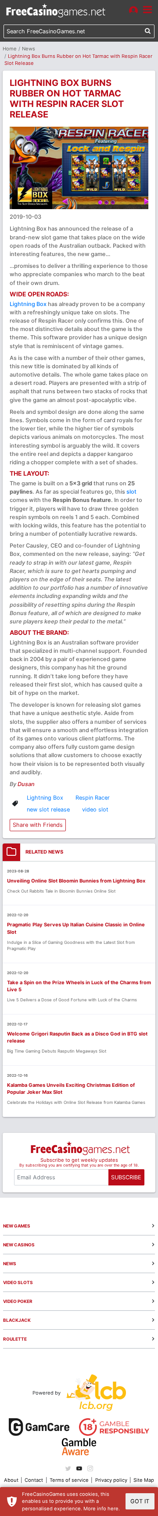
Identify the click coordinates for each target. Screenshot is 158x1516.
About (11, 1480)
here (113, 1508)
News (28, 49)
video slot (95, 809)
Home (10, 49)
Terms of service (69, 1480)
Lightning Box (28, 304)
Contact (34, 1480)
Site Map (143, 1480)
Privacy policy (111, 1480)
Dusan (26, 784)
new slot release (48, 809)
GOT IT (139, 1501)
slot (131, 491)
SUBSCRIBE (126, 1177)
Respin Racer (92, 797)
